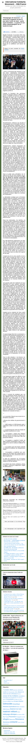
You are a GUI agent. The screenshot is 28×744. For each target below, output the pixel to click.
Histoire (5, 706)
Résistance (19, 719)
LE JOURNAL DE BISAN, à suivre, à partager (14, 553)
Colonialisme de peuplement (9, 697)
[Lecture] (5, 587)
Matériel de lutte (16, 709)
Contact (5, 681)
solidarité (13, 722)
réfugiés (6, 719)
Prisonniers (12, 717)
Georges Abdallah (18, 701)
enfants (9, 701)
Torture (19, 722)
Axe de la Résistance (12, 693)
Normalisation (19, 714)
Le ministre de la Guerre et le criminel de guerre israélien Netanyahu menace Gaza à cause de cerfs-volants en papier (14, 607)
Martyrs (8, 709)
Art (8, 692)
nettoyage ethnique (10, 714)
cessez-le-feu (7, 696)
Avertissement (7, 730)
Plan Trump (5, 716)
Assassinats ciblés (13, 692)
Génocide (7, 703)
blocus (19, 693)
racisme (23, 716)
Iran (18, 706)
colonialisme (22, 696)
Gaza (12, 701)
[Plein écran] (23, 587)
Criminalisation (10, 699)
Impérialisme (13, 706)
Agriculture (15, 690)
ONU (23, 714)
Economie (5, 701)
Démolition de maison (18, 699)
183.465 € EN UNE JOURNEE (10, 539)
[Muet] (21, 587)
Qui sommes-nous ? (8, 680)
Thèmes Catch (19, 741)
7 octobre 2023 (8, 690)
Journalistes (22, 706)
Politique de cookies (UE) (9, 732)
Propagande (19, 716)
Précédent (18, 16)
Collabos (15, 696)
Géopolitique (16, 704)
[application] (14, 582)
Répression (12, 719)
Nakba (18, 711)
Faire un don (6, 683)
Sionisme (6, 722)
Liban (4, 709)
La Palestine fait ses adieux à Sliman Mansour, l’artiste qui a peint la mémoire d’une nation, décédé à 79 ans (14, 596)
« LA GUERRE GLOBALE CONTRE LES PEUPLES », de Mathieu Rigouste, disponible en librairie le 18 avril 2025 (14, 557)
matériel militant (10, 711)
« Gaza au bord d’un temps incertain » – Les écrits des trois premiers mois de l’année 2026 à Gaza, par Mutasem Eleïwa (14, 545)
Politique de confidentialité (9, 733)
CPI (17, 697)
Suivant (24, 16)
